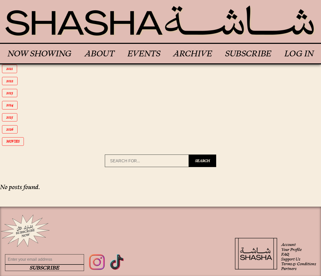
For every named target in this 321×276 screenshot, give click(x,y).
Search (202, 160)
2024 (12, 105)
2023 (11, 93)
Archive (192, 53)
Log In (298, 53)
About (99, 53)
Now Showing (39, 53)
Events (143, 53)
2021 (11, 69)
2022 (12, 81)
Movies (14, 141)
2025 (11, 117)
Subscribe (248, 53)
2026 (12, 129)
